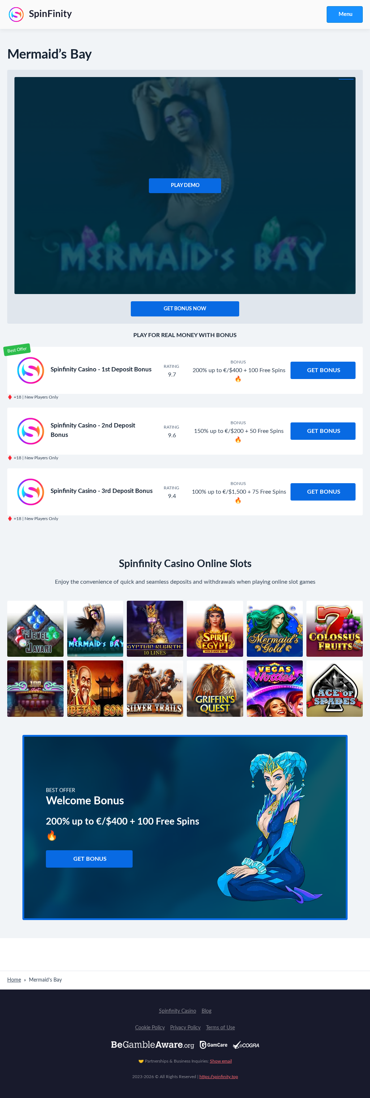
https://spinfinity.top (218, 1076)
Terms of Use (220, 1027)
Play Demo (185, 185)
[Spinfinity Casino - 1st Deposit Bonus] (30, 370)
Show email (221, 1061)
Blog (206, 1011)
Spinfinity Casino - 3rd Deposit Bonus (101, 491)
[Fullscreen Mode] (346, 79)
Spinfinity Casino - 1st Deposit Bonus (101, 369)
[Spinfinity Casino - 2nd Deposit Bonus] (30, 431)
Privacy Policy (185, 1027)
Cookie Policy (150, 1027)
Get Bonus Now (185, 308)
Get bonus (323, 370)
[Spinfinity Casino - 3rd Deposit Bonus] (30, 492)
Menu (345, 14)
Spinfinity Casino (177, 1011)
